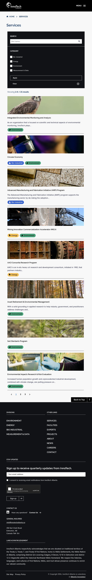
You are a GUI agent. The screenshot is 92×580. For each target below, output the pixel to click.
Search (80, 41)
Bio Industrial (15, 430)
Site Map (10, 574)
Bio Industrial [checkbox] (17, 57)
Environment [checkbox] (17, 66)
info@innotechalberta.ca (16, 523)
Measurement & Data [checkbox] (21, 70)
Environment (14, 421)
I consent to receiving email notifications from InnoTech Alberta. (33, 480)
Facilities (52, 425)
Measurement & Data (18, 434)
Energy (11, 425)
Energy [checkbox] (15, 61)
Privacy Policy (20, 574)
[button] (15, 394)
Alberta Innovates (78, 577)
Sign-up (13, 498)
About (50, 439)
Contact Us (33, 513)
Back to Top (79, 399)
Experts (51, 430)
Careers (51, 447)
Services (51, 421)
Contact (51, 452)
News (50, 443)
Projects (52, 434)
